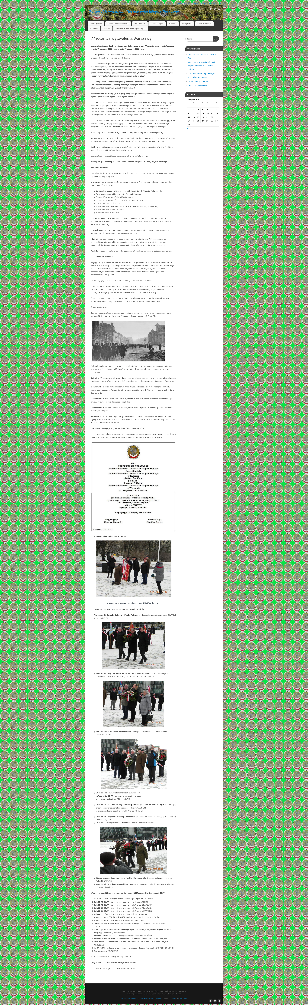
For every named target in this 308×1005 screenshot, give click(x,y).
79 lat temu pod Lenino (197, 85)
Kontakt (203, 3)
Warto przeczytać (214, 3)
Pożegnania (187, 24)
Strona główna (96, 24)
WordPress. (182, 999)
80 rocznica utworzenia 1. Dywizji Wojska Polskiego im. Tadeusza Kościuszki (201, 65)
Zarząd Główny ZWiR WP (198, 81)
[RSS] (219, 9)
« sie (189, 128)
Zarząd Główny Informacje (118, 24)
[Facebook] (210, 9)
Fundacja (194, 3)
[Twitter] (215, 9)
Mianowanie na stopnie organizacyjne (130, 28)
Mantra (173, 999)
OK (215, 39)
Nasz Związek (183, 3)
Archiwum (94, 28)
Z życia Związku (157, 24)
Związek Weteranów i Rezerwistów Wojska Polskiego (134, 12)
